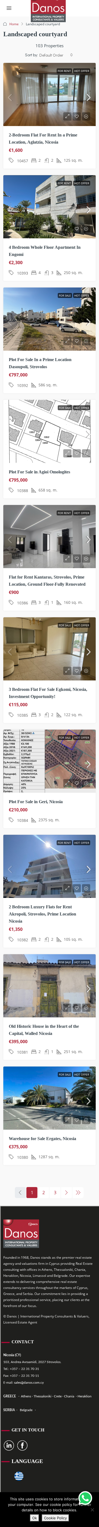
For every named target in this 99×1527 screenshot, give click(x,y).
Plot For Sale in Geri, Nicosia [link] (36, 801)
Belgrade (26, 1410)
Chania (69, 1396)
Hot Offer (81, 71)
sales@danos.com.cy (29, 1382)
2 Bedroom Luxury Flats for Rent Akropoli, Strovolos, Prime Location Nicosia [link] (42, 914)
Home (14, 24)
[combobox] (56, 55)
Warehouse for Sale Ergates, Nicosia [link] (42, 1138)
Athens (25, 1396)
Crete (58, 1396)
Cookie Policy (55, 1518)
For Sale (65, 295)
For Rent (64, 71)
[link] (49, 97)
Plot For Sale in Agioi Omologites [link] (39, 472)
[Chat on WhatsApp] (85, 1498)
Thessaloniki (42, 1396)
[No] (92, 1509)
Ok (34, 1518)
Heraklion (85, 1396)
